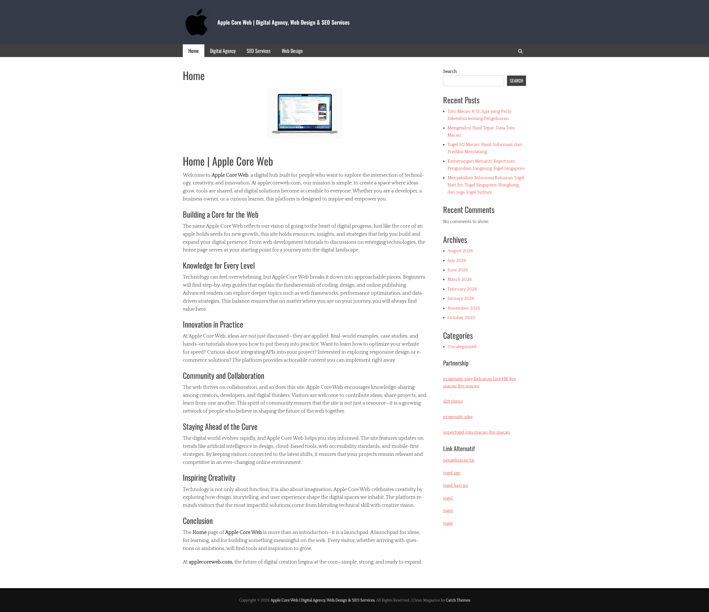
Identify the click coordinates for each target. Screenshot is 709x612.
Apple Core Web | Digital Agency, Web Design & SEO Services (283, 22)
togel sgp (452, 472)
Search (450, 71)
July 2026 (457, 260)
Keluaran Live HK (491, 378)
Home (193, 50)
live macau (468, 386)
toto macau (476, 432)
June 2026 (458, 270)
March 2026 (460, 279)
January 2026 (461, 298)
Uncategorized (462, 346)
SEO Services (259, 50)
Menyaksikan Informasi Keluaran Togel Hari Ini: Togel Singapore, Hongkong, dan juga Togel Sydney (486, 184)
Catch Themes (458, 600)
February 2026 (462, 289)
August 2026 (460, 250)
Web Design (292, 50)
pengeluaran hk (458, 460)
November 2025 (464, 308)
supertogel (453, 432)
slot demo (453, 401)
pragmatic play (458, 378)
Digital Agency (223, 50)
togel (448, 523)
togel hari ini (455, 485)
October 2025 (461, 317)
